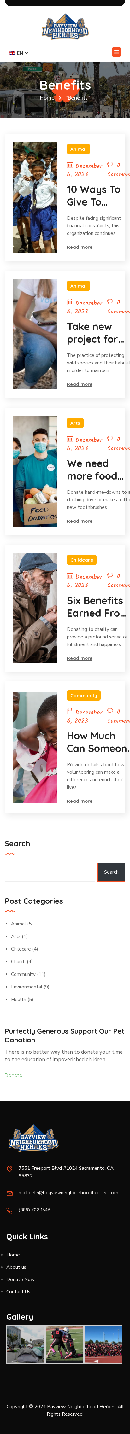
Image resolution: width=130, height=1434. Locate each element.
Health (18, 999)
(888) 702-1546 (34, 1210)
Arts (75, 423)
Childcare (81, 560)
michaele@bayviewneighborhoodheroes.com (68, 1193)
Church (18, 962)
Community (83, 695)
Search (17, 843)
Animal (78, 149)
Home (47, 98)
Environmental (26, 987)
